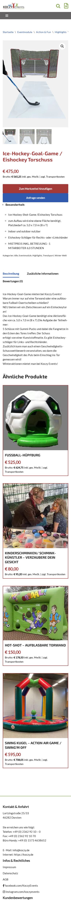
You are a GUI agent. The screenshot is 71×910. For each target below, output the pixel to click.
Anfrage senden (35, 197)
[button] (62, 46)
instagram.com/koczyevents (22, 891)
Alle (16, 255)
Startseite (8, 32)
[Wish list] (65, 6)
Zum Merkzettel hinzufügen (35, 188)
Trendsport (48, 255)
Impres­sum (9, 867)
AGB (5, 879)
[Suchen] (58, 6)
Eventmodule (24, 32)
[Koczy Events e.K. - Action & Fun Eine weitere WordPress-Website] (14, 6)
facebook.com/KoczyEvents (21, 885)
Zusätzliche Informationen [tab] (42, 273)
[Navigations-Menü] (7, 16)
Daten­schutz (10, 873)
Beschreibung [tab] (11, 273)
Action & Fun (43, 32)
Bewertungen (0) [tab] (13, 281)
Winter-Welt (61, 255)
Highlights (60, 32)
